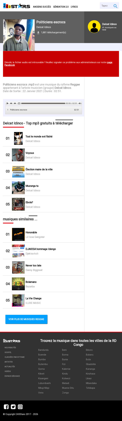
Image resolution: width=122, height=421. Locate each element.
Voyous (30, 152)
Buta (88, 359)
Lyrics (74, 7)
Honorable (31, 232)
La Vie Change (33, 298)
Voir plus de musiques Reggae (26, 319)
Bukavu (89, 354)
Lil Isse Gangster (35, 237)
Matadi (65, 383)
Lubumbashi (44, 383)
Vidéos (8, 371)
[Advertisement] (101, 169)
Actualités (10, 367)
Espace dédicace (12, 376)
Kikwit (41, 373)
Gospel (8, 352)
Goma (41, 369)
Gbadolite (91, 364)
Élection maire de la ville (39, 169)
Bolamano (31, 281)
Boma (65, 354)
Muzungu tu (32, 185)
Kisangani (43, 378)
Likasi (89, 378)
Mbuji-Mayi (43, 388)
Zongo (65, 392)
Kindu (65, 373)
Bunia (65, 359)
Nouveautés (10, 348)
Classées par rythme (14, 357)
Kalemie (66, 369)
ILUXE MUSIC (33, 303)
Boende (42, 354)
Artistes (9, 362)
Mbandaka (91, 383)
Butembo (43, 364)
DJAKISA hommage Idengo (41, 249)
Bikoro (89, 350)
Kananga (90, 369)
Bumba (42, 359)
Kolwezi (66, 378)
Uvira (40, 392)
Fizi (63, 364)
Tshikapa (90, 388)
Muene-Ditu (68, 388)
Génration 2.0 (61, 7)
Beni (64, 350)
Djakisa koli (32, 253)
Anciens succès (42, 7)
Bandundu (43, 350)
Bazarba (30, 286)
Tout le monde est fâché (39, 136)
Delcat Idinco (43, 27)
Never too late (33, 265)
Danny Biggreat (34, 270)
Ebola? (29, 202)
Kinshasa (90, 373)
